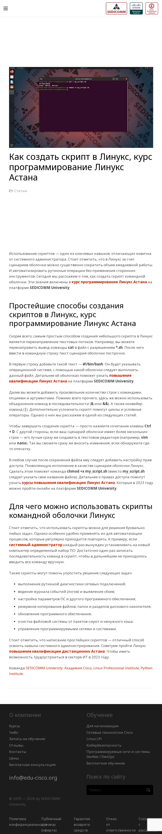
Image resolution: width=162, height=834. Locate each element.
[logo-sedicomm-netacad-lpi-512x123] (132, 8)
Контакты (17, 751)
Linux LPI (94, 738)
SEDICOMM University (44, 668)
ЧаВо (13, 732)
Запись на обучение (27, 738)
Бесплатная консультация (32, 764)
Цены (14, 758)
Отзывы (16, 745)
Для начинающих (102, 725)
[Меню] (6, 8)
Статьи (20, 190)
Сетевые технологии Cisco (109, 732)
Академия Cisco (78, 668)
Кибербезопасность (104, 745)
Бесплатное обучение (105, 763)
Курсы (14, 725)
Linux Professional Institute (116, 668)
